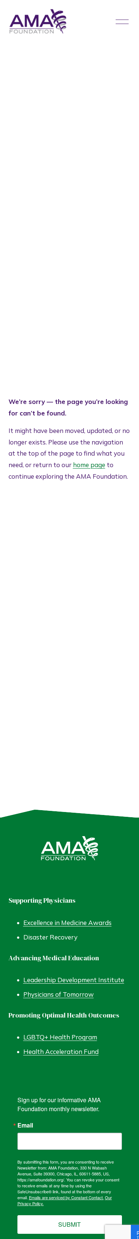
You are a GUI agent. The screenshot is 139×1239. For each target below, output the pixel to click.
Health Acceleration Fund (61, 1051)
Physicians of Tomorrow (58, 994)
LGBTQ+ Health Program (60, 1037)
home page (89, 465)
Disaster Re (40, 937)
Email (25, 1125)
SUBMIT (69, 1224)
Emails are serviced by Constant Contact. (66, 1197)
